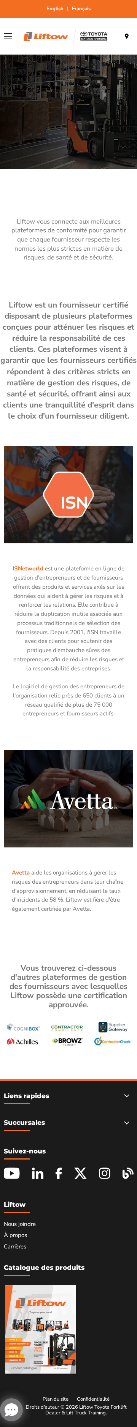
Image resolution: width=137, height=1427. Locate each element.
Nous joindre (20, 1224)
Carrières (15, 1246)
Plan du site (55, 1399)
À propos (15, 1235)
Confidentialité (93, 1399)
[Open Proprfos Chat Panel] (11, 1409)
